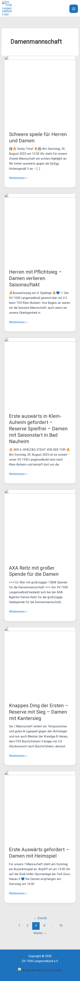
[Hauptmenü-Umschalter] (73, 9)
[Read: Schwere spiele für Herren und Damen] (40, 91)
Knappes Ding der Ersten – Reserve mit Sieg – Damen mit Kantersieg (38, 712)
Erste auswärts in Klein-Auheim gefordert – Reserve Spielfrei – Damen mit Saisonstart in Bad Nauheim (38, 428)
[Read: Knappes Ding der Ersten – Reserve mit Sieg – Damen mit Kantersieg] (40, 662)
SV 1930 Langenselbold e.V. (36, 8)
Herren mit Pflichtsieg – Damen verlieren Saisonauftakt (35, 278)
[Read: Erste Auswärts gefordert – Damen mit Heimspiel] (40, 806)
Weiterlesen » (18, 177)
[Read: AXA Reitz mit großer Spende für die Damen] (40, 524)
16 (61, 925)
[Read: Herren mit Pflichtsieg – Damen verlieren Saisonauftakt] (40, 229)
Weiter (40, 933)
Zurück (40, 918)
